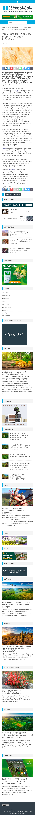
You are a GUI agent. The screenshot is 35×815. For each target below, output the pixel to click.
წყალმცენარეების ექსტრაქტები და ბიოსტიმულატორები (18, 477)
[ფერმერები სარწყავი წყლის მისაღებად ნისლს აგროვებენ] (5, 233)
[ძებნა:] (17, 22)
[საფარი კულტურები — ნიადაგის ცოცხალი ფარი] (5, 456)
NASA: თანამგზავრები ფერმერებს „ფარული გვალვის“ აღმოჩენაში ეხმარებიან (16, 604)
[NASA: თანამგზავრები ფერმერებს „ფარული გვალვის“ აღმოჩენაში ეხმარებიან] (17, 591)
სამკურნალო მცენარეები (11, 667)
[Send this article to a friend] (14, 68)
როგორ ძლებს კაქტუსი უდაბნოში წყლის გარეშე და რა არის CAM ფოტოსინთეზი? (16, 649)
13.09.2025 (14, 235)
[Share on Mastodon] (23, 68)
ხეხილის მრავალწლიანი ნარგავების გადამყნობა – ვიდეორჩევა (13, 510)
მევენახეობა (5, 298)
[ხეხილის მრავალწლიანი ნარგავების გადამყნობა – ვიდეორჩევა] (17, 497)
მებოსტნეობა (6, 295)
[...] (2, 393)
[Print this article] (17, 68)
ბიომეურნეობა (8, 429)
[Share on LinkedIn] (8, 68)
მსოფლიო (17, 194)
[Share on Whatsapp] (20, 68)
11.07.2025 (6, 43)
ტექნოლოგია (8, 579)
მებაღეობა (5, 292)
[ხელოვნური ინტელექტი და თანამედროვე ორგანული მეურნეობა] (5, 446)
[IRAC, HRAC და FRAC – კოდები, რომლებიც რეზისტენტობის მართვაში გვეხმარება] (17, 768)
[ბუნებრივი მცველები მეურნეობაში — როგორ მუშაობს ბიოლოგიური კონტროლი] (5, 435)
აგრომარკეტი (8, 755)
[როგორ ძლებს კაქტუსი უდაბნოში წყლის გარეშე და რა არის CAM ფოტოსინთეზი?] (17, 636)
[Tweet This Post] (6, 68)
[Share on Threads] (31, 68)
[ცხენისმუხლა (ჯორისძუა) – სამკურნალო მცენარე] (17, 680)
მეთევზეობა (5, 301)
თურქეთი (8, 194)
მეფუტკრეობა (6, 310)
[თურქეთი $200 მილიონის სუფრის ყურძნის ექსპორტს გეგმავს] (5, 250)
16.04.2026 (14, 243)
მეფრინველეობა (7, 307)
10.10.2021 (14, 252)
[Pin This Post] (11, 68)
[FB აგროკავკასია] (17, 1)
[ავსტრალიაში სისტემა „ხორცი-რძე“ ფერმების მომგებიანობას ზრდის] (5, 241)
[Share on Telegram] (25, 68)
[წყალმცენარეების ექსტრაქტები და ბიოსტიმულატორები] (5, 476)
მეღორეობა (5, 313)
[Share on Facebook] (3, 68)
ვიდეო (6, 485)
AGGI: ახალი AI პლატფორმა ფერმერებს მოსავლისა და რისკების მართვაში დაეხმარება (17, 735)
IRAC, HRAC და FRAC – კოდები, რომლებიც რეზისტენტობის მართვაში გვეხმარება (15, 781)
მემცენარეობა (6, 304)
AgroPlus (7, 623)
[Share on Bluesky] (28, 68)
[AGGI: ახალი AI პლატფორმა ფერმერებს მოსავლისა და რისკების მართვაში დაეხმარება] (17, 722)
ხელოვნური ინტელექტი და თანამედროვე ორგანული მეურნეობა (20, 447)
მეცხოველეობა (6, 315)
